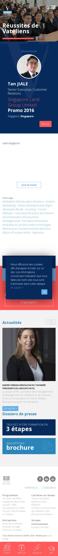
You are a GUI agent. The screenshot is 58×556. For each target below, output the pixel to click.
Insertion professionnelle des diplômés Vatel (43, 509)
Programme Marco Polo (13, 501)
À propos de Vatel (39, 527)
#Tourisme (17, 232)
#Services (45, 228)
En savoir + (10, 408)
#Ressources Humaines (16, 228)
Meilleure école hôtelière (39, 503)
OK (44, 291)
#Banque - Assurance (14, 213)
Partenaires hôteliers (12, 523)
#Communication (12, 217)
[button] (48, 322)
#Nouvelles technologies (37, 225)
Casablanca (49, 487)
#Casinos (33, 213)
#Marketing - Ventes (13, 205)
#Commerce (46, 213)
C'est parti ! (29, 302)
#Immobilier (41, 221)
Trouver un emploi (40, 498)
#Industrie (8, 225)
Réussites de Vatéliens (42, 514)
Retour (45, 124)
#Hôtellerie (8, 201)
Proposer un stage (11, 526)
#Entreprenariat (35, 205)
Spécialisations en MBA (13, 507)
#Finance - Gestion (44, 201)
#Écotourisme (31, 217)
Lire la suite (29, 185)
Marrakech (31, 487)
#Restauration (24, 201)
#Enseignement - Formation (18, 221)
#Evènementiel (29, 51)
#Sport (6, 232)
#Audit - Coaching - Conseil (31, 209)
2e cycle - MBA (9, 504)
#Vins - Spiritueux (34, 232)
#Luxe (18, 225)
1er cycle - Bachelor (11, 498)
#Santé (35, 228)
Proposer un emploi (12, 529)
